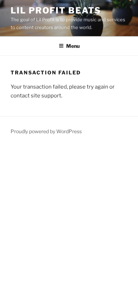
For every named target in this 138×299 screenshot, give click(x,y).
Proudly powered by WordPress (46, 131)
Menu (73, 46)
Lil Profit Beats (56, 10)
